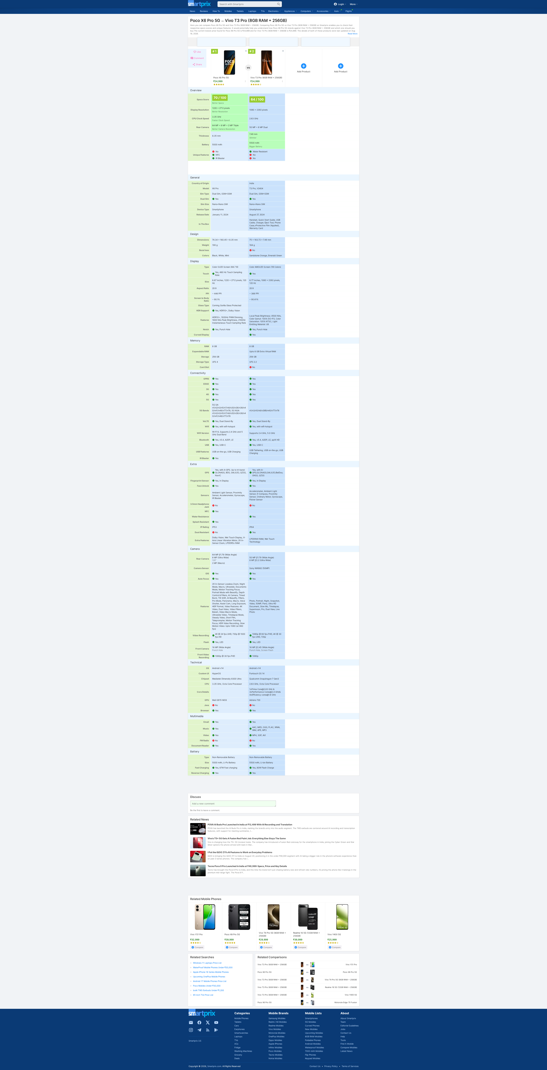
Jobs (342, 1029)
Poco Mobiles (275, 1051)
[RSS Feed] (208, 1030)
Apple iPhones (275, 1044)
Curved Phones (312, 1025)
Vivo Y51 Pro (196, 934)
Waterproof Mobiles (314, 1047)
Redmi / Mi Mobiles (278, 1022)
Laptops (252, 11)
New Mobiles (311, 1029)
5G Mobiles (310, 1022)
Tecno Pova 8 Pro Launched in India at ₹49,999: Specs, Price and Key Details (247, 866)
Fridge (237, 1047)
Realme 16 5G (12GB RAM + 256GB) (306, 934)
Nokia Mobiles (275, 1058)
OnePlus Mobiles (276, 1036)
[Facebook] (199, 1022)
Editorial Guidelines (349, 1025)
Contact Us (345, 1033)
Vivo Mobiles (275, 1029)
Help (342, 1036)
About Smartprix (348, 1018)
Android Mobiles (313, 1044)
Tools (343, 1040)
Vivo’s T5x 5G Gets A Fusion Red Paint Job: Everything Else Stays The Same (247, 838)
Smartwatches (241, 1033)
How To (216, 11)
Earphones (239, 1029)
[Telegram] (199, 1030)
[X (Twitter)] (208, 1022)
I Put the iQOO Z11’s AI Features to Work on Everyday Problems (240, 852)
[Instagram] (191, 1030)
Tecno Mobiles (275, 1055)
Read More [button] (353, 33)
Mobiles (228, 11)
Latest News (346, 1051)
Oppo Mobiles (275, 1040)
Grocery (238, 1055)
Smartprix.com (214, 1066)
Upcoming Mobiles (314, 1033)
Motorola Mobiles (277, 1033)
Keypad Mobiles (312, 1058)
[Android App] (216, 1030)
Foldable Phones (313, 1040)
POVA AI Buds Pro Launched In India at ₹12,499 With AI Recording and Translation (250, 824)
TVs (263, 11)
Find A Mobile (347, 1044)
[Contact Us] (191, 1022)
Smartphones (311, 1018)
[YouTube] (216, 1022)
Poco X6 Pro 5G (221, 77)
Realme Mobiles (276, 1025)
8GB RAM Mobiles (313, 1036)
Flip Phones (310, 1055)
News (192, 11)
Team (343, 1022)
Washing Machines (243, 1051)
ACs (236, 1044)
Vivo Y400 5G (334, 934)
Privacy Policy (331, 1066)
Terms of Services (350, 1066)
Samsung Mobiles (277, 1018)
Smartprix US (195, 1041)
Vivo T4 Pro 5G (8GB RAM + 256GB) (272, 934)
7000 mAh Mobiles (314, 1051)
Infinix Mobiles (275, 1047)
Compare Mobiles (348, 1047)
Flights (349, 11)
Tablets (240, 11)
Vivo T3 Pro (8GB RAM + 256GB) (266, 77)
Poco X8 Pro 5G (232, 934)
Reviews (204, 11)
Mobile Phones (241, 1018)
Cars (236, 1025)
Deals (237, 1058)
